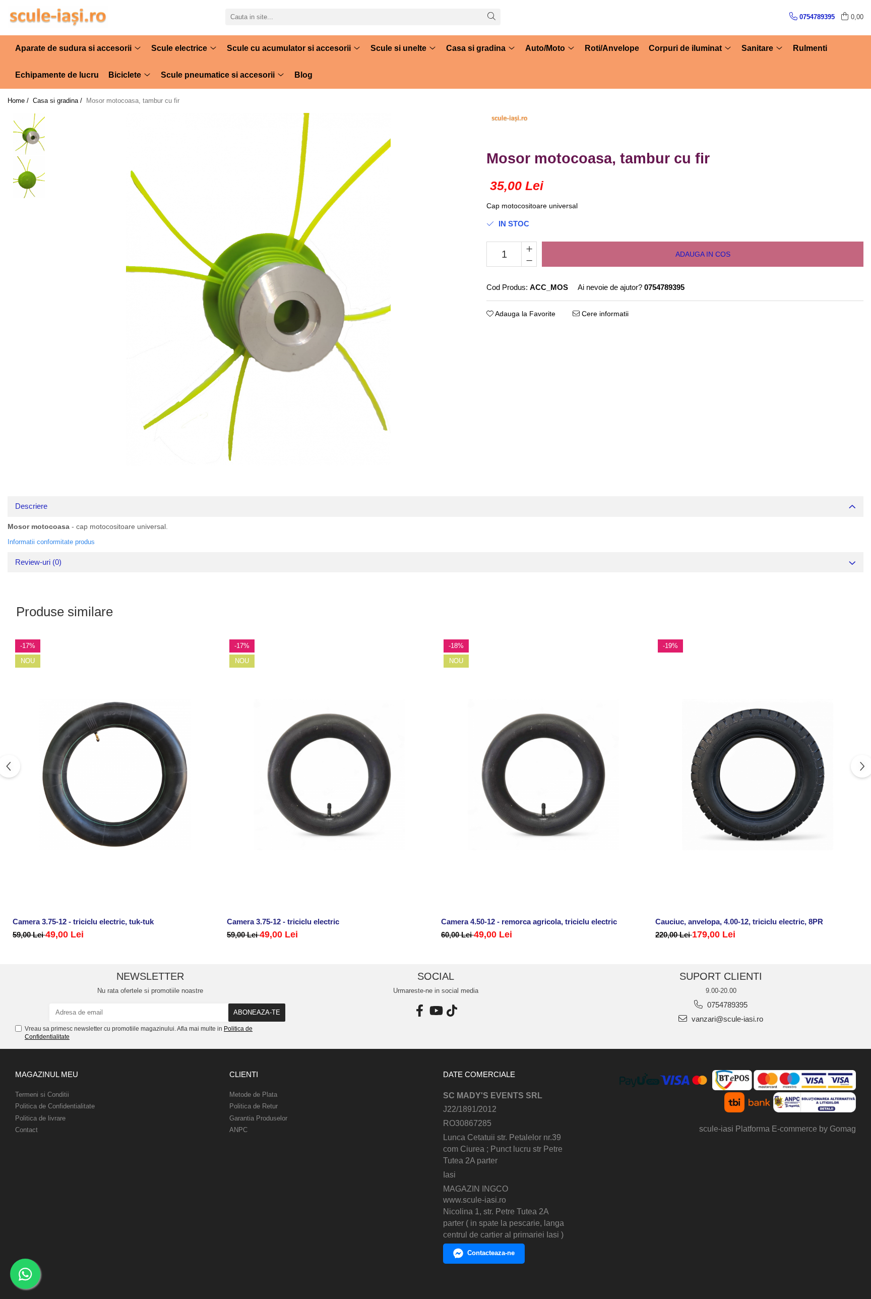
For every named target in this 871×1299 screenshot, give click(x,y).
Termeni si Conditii (42, 1094)
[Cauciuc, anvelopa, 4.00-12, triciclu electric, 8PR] (757, 775)
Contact (26, 1130)
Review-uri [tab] (38, 562)
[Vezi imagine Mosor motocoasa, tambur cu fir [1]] (29, 177)
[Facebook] (419, 1011)
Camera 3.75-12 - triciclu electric (283, 921)
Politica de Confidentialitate (55, 1106)
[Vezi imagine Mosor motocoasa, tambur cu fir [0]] (29, 134)
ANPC (238, 1130)
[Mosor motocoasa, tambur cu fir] (258, 289)
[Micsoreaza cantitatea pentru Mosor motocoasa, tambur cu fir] (529, 260)
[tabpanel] (258, 289)
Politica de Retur (253, 1106)
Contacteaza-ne (491, 1253)
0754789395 (726, 1004)
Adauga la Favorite (524, 314)
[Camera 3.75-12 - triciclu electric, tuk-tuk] (115, 775)
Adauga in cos (702, 254)
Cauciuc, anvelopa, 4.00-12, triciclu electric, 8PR (739, 921)
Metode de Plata (253, 1094)
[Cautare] (491, 17)
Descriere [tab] (31, 506)
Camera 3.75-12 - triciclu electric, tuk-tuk (83, 921)
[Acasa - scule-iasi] (58, 17)
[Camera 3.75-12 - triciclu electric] (329, 775)
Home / (19, 100)
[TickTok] (452, 1011)
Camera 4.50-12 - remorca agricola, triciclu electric (529, 921)
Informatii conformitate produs (51, 542)
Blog (303, 75)
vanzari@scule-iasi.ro (726, 1019)
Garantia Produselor (258, 1118)
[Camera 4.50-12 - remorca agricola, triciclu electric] (543, 775)
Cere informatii (604, 314)
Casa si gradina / (58, 100)
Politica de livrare (40, 1118)
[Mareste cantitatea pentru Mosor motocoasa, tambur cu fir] (529, 248)
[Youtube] (435, 1011)
